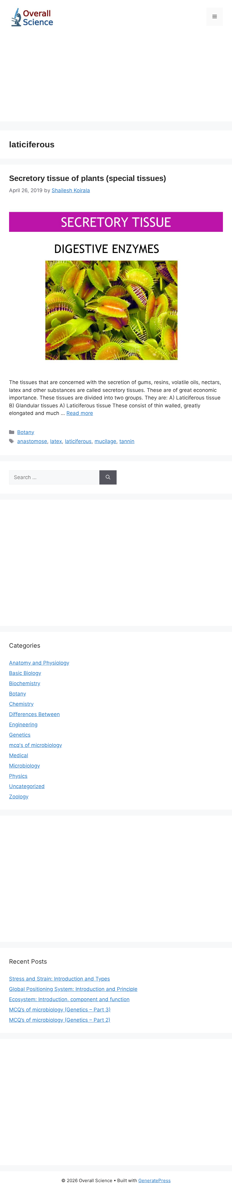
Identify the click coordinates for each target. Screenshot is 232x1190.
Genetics (20, 735)
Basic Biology (25, 673)
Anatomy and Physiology (39, 663)
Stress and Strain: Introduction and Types (59, 979)
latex (56, 441)
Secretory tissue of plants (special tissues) (87, 178)
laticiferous (78, 441)
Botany (25, 432)
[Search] (108, 477)
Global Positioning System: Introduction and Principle (73, 989)
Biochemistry (24, 683)
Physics (18, 776)
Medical (18, 755)
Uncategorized (27, 786)
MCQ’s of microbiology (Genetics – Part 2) (59, 1020)
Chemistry (21, 704)
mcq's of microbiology (35, 745)
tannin (126, 441)
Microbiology (24, 766)
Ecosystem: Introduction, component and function (69, 999)
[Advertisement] (116, 79)
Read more (79, 413)
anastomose (32, 441)
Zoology (18, 797)
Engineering (23, 725)
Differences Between (34, 714)
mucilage (105, 441)
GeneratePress (154, 1180)
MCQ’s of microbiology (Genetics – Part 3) (60, 1010)
